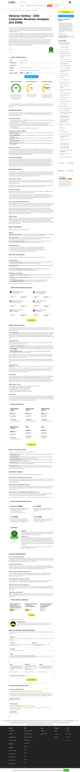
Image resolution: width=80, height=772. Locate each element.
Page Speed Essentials (12, 740)
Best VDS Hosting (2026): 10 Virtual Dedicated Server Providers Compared (46, 605)
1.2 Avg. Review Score (64, 47)
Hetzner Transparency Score (65, 108)
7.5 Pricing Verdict (63, 103)
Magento (25, 752)
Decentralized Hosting (12, 763)
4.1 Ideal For (62, 77)
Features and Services (64, 51)
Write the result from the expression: (17, 675)
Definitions (56, 737)
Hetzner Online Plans (64, 106)
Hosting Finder (57, 6)
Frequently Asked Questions (65, 134)
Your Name (12, 642)
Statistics (56, 733)
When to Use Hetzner (64, 75)
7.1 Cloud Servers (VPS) (64, 95)
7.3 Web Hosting (63, 99)
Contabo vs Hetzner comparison (46, 480)
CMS (25, 728)
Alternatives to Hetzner (64, 110)
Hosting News (11, 743)
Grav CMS (25, 746)
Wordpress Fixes (26, 743)
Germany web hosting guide (38, 546)
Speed (11, 664)
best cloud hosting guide (25, 497)
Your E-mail (34, 642)
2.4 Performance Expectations (66, 61)
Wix (24, 762)
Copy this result (14, 541)
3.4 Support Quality (64, 73)
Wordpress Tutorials (27, 740)
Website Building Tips (12, 760)
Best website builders (12, 756)
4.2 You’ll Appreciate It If (65, 79)
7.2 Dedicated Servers (64, 97)
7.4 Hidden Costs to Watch (65, 101)
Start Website (11, 747)
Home (10, 10)
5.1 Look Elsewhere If (64, 83)
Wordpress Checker (44, 733)
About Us (68, 730)
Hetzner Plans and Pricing (65, 93)
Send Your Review (31, 679)
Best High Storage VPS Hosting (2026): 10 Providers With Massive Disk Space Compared (15, 605)
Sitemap (56, 730)
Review (11, 653)
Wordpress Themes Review (28, 737)
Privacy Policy (59, 770)
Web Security (11, 733)
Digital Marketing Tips (12, 737)
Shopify (25, 759)
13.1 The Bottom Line (64, 131)
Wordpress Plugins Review (28, 733)
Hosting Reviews (28, 5)
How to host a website (12, 750)
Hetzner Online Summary (65, 43)
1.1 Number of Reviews (64, 45)
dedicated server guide (47, 497)
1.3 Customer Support (64, 49)
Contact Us (68, 737)
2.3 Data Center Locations (65, 59)
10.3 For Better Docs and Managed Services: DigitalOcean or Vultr (65, 121)
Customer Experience (64, 63)
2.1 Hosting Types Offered (65, 53)
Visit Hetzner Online (31, 76)
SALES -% (50, 5)
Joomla (25, 749)
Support (40, 664)
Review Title (12, 648)
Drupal (25, 756)
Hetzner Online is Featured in (66, 157)
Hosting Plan (12, 636)
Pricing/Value (27, 664)
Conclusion (62, 127)
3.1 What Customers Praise (65, 65)
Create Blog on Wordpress (28, 730)
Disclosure (68, 740)
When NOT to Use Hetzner (65, 82)
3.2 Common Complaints (65, 67)
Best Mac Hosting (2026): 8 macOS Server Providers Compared (31, 605)
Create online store (12, 753)
